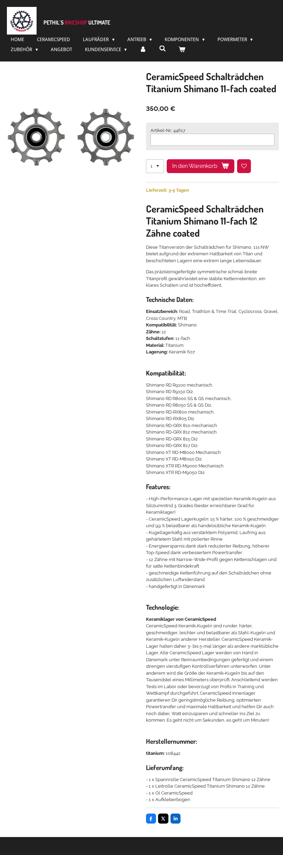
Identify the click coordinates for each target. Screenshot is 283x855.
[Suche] (162, 49)
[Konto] (143, 50)
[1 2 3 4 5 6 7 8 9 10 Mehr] (155, 166)
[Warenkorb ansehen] (182, 50)
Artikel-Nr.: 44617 (167, 130)
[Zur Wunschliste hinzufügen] (244, 166)
